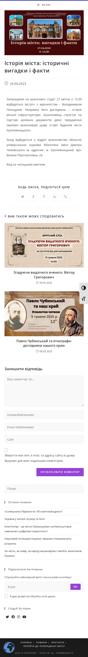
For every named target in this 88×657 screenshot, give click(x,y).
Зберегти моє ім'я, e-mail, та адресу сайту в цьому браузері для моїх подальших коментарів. (40, 457)
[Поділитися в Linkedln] (55, 197)
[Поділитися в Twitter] (23, 197)
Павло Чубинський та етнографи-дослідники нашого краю (44, 343)
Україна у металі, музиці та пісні (25, 519)
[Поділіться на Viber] (65, 197)
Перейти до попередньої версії (44, 646)
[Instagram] (18, 617)
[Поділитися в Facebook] (33, 197)
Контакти (57, 642)
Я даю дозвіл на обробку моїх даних (32, 596)
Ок (75, 586)
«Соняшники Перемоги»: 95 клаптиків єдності (33, 511)
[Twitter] (7, 617)
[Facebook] (13, 617)
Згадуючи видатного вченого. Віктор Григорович (44, 274)
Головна (26, 642)
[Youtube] (24, 617)
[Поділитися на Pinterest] (44, 197)
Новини (41, 642)
